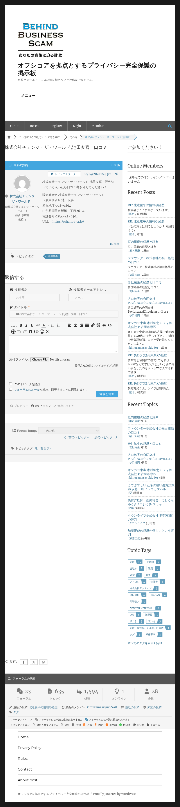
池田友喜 (53, 256)
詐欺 (132, 561)
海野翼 (148, 614)
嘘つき (133, 621)
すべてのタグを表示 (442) (145, 643)
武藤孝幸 (150, 634)
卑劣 (132, 575)
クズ (132, 634)
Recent (35, 126)
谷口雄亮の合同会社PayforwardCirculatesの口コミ (150, 301)
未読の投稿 (154, 707)
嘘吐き (133, 568)
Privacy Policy (29, 748)
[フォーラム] (9, 137)
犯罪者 (154, 581)
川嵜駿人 (134, 601)
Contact (25, 769)
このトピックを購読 (27, 384)
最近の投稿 (132, 707)
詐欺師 (150, 561)
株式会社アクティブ (140, 588)
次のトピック (104, 437)
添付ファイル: (19, 359)
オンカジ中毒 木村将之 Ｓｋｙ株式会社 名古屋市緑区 (150, 325)
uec (132, 614)
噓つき (151, 621)
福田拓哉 (155, 594)
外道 (148, 575)
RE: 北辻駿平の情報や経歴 (146, 205)
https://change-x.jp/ (68, 222)
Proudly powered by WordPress (115, 794)
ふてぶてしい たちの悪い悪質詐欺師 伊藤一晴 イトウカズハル (151, 487)
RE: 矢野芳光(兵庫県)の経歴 (147, 355)
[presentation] (14, 325)
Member (98, 126)
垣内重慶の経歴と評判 (143, 242)
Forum (14, 126)
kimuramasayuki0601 (143, 347)
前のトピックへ (78, 437)
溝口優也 (134, 594)
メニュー (28, 95)
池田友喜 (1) (43, 448)
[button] (14, 325)
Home (23, 737)
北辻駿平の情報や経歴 (43, 707)
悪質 (150, 568)
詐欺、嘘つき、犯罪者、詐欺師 (147, 627)
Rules (23, 758)
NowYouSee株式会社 (142, 608)
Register (56, 126)
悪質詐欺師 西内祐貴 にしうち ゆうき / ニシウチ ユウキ (151, 502)
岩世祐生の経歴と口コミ (145, 282)
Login (77, 126)
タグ (16, 712)
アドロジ (134, 581)
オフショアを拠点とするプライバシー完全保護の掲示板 (53, 794)
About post (28, 780)
